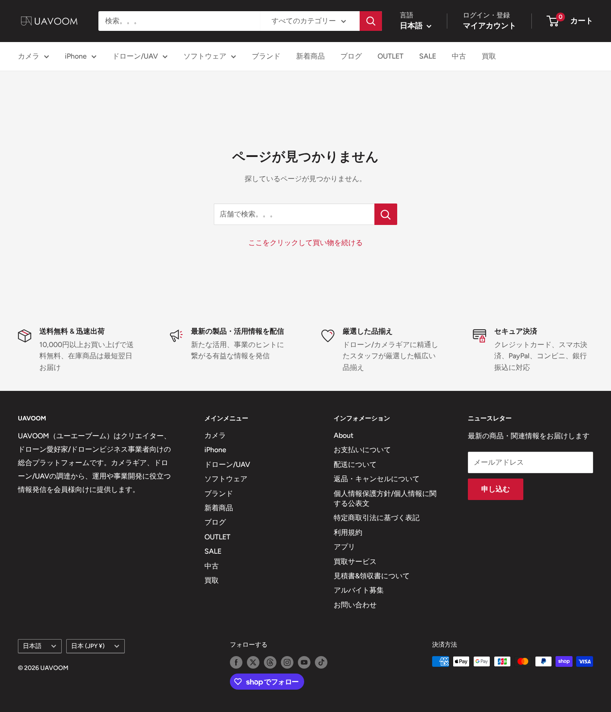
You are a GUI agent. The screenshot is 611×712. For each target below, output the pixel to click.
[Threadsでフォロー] (270, 662)
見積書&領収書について (372, 576)
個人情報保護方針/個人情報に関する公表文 (385, 498)
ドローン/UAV (135, 56)
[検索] (371, 21)
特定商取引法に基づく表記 (377, 517)
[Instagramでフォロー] (287, 662)
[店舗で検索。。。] (385, 214)
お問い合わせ (355, 605)
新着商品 (310, 56)
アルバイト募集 (359, 590)
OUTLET (390, 56)
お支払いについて (362, 449)
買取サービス (355, 561)
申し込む (495, 489)
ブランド (266, 56)
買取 (489, 56)
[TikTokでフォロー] (321, 662)
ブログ (351, 56)
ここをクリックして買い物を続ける (305, 242)
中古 (459, 56)
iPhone (76, 56)
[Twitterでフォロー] (253, 662)
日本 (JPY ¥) (88, 645)
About (343, 435)
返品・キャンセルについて (377, 479)
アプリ (344, 546)
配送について (355, 464)
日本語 (32, 645)
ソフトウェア (204, 56)
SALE (427, 56)
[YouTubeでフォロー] (304, 662)
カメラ (28, 56)
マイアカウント (489, 25)
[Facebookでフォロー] (236, 662)
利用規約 (348, 532)
